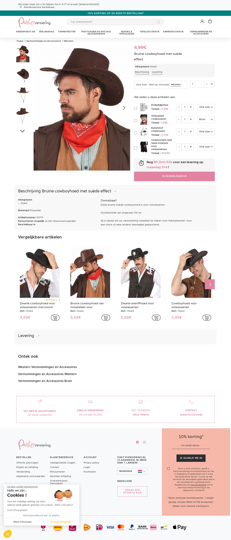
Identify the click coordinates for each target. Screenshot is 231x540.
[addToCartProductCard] (55, 317)
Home (20, 41)
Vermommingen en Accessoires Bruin (45, 381)
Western (68, 41)
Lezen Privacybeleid (17, 510)
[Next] (124, 108)
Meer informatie (23, 521)
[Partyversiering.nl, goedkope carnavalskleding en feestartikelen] (34, 20)
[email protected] (89, 4)
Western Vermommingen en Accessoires (47, 367)
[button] (202, 22)
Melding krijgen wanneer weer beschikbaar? (176, 85)
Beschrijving (142, 72)
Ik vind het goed (61, 521)
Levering (157, 72)
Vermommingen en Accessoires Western (47, 374)
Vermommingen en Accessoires (44, 41)
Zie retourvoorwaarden (62, 221)
